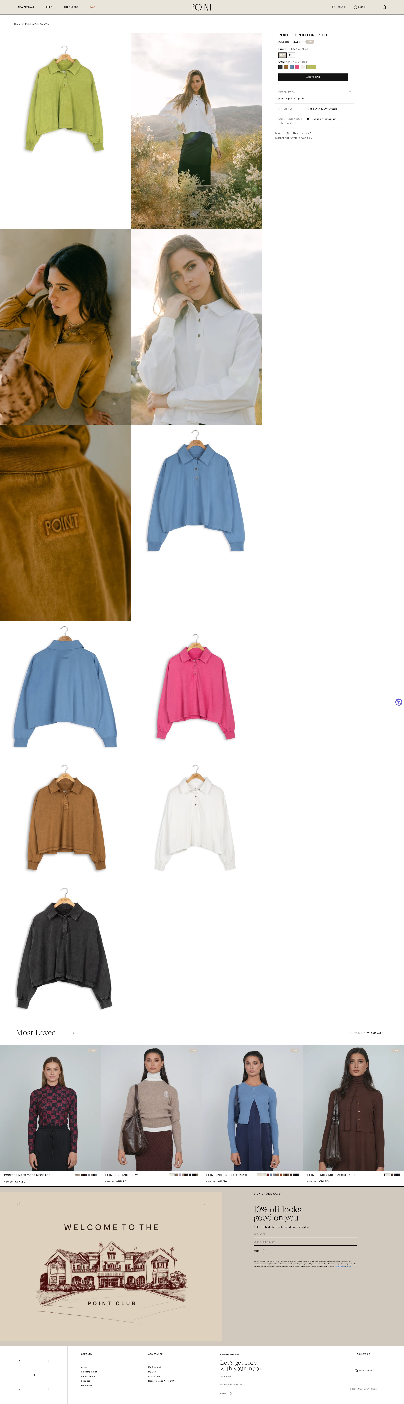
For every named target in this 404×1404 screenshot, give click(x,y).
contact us (154, 1376)
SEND (256, 1251)
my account (154, 1367)
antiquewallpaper (82, 1175)
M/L (291, 55)
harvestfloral (77, 1175)
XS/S (282, 55)
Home (17, 24)
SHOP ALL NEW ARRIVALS (366, 1033)
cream (172, 1175)
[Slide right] (74, 1033)
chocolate (186, 1175)
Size (284, 49)
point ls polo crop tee (37, 24)
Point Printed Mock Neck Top (27, 1175)
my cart (152, 1372)
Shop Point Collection (368, 1389)
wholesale (86, 1385)
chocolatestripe (92, 1175)
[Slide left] (70, 1033)
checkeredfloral (85, 1175)
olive (284, 1175)
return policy (88, 1376)
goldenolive (196, 1175)
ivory (259, 1175)
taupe (176, 1175)
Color (292, 61)
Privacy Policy (340, 1266)
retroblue (271, 1175)
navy (190, 1175)
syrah (268, 1175)
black (193, 1175)
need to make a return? (161, 1381)
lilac (180, 1175)
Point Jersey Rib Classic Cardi (331, 1175)
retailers (85, 1381)
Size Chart (302, 49)
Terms (349, 1266)
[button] (339, 7)
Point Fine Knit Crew (121, 1175)
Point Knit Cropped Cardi (226, 1175)
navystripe (89, 1175)
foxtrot (277, 1175)
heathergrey (274, 1175)
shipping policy (89, 1372)
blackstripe (95, 1175)
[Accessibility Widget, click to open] (398, 702)
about (84, 1367)
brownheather (183, 1175)
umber (281, 1175)
